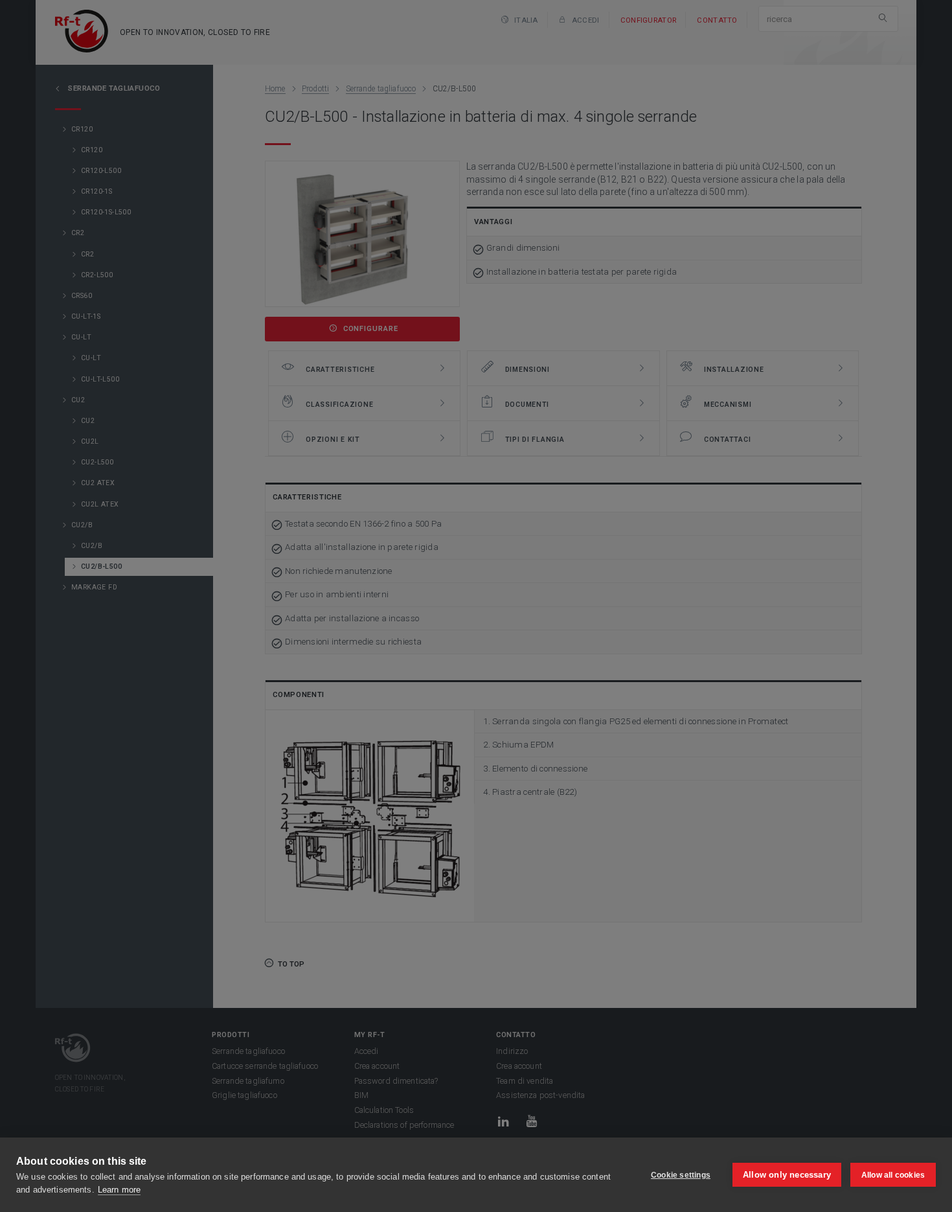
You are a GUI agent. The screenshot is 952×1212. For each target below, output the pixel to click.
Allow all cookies (893, 1175)
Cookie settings (680, 1175)
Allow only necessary (787, 1175)
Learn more (119, 1190)
